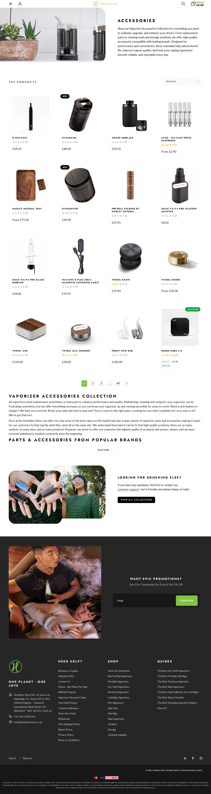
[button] (11, 4)
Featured (171, 81)
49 (118, 383)
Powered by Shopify (194, 770)
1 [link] (84, 383)
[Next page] (127, 383)
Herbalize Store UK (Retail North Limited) (169, 770)
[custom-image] (16, 672)
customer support (128, 489)
